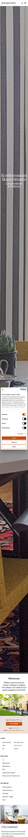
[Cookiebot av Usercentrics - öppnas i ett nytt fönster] (20, 389)
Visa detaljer (20, 433)
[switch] (24, 419)
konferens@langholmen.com (15, 730)
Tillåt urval (14, 442)
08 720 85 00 (15, 728)
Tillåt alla (14, 438)
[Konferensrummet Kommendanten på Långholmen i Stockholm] (14, 823)
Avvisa (14, 446)
